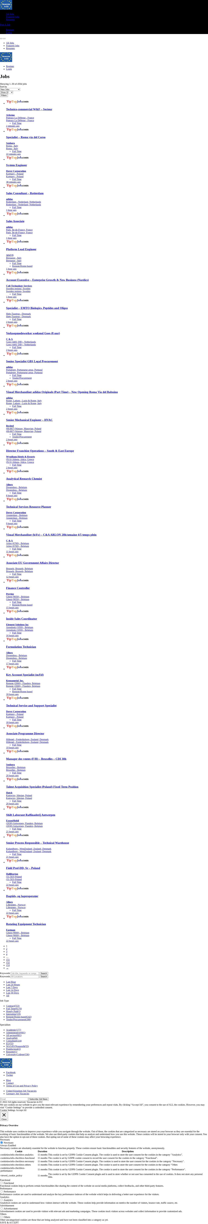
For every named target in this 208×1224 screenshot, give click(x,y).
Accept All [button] (21, 1110)
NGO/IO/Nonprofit (17, 1046)
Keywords (5, 973)
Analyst (12, 1038)
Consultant (14, 1041)
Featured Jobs (12, 16)
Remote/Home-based (19, 1017)
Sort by (3, 86)
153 (8, 965)
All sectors (13, 1035)
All (7, 995)
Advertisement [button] (7, 1205)
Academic (13, 1030)
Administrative (15, 1032)
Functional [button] (5, 1180)
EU (9, 1043)
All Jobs (10, 14)
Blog (8, 1080)
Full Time (14, 1008)
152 (8, 962)
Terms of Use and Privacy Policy (22, 1085)
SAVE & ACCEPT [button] (9, 1222)
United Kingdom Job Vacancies (21, 1091)
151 (8, 959)
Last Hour (11, 982)
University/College (17, 1054)
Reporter (11, 1051)
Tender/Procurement (18, 1019)
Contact (10, 1083)
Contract (12, 1006)
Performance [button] (6, 1188)
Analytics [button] (4, 1197)
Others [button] (3, 1214)
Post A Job (5, 24)
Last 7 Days (12, 987)
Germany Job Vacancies (17, 1093)
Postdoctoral (13, 1049)
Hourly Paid (13, 1011)
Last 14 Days (12, 990)
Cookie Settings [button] (7, 1110)
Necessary (9, 1142)
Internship (13, 1014)
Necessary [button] (5, 1139)
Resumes (10, 19)
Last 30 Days (12, 993)
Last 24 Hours (13, 984)
